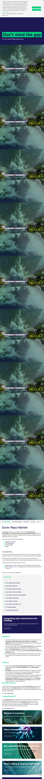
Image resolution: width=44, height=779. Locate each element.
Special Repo (26, 521)
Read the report (7, 770)
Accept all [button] (36, 7)
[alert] (22, 8)
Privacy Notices (6, 11)
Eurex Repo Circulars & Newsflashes (16, 595)
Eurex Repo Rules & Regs (13, 583)
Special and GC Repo (17, 521)
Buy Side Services (9, 693)
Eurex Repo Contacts (11, 601)
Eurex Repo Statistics (12, 586)
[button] (3, 14)
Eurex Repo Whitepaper (12, 598)
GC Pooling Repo (9, 543)
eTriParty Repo (9, 544)
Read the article (8, 628)
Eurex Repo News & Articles (13, 592)
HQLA (7, 546)
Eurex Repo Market (6, 521)
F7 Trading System (11, 607)
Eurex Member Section (12, 610)
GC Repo (33, 521)
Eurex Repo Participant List (13, 604)
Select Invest (8, 565)
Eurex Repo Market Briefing (13, 589)
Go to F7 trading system (8, 708)
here (19, 572)
